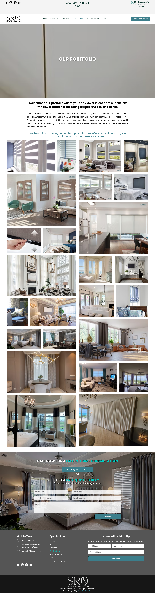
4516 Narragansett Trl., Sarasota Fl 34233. (31, 546)
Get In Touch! (26, 536)
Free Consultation (57, 561)
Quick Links (58, 536)
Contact (53, 558)
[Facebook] (6, 2)
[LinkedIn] (19, 2)
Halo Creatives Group (86, 591)
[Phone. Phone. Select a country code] (37, 498)
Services (53, 548)
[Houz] (10, 2)
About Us (53, 544)
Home (52, 541)
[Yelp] (15, 2)
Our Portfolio (55, 551)
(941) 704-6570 (28, 540)
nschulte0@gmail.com (31, 551)
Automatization (56, 554)
